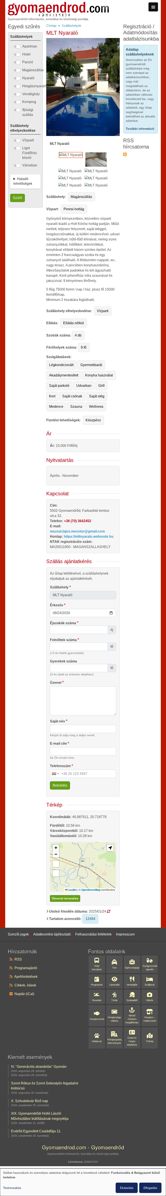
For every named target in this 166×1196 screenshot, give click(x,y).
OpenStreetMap (91, 890)
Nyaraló (28, 78)
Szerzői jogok (18, 934)
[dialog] (83, 1182)
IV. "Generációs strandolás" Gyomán (39, 1066)
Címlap (51, 25)
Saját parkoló (59, 385)
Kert (52, 396)
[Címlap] (58, 4)
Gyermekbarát (91, 365)
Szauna (76, 406)
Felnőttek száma (63, 640)
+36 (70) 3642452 (77, 521)
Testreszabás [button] (12, 1188)
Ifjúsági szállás (27, 112)
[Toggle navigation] (153, 7)
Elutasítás (126, 1188)
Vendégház (31, 94)
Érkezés (56, 605)
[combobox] (55, 774)
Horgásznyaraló (34, 86)
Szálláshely (59, 587)
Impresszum (125, 934)
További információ (140, 128)
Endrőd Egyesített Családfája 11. (36, 1131)
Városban (29, 165)
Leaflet (72, 890)
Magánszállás (81, 197)
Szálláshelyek (71, 25)
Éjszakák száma (63, 623)
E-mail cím (58, 743)
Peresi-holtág (74, 209)
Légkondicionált (61, 365)
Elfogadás (150, 1188)
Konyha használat (99, 375)
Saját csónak (72, 396)
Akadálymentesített (63, 375)
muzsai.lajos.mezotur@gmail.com (77, 531)
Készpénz (93, 420)
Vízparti (103, 311)
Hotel (26, 54)
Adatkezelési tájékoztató (52, 934)
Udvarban (83, 385)
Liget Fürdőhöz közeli (29, 153)
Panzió (27, 62)
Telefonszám (60, 766)
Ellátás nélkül (73, 323)
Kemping (29, 102)
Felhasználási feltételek (93, 934)
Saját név (57, 721)
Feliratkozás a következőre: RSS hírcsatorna (125, 154)
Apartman (29, 46)
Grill (101, 385)
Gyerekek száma (63, 661)
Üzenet (55, 682)
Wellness (96, 406)
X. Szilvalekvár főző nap (29, 1101)
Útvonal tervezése (65, 898)
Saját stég (96, 396)
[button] (83, 862)
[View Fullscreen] (56, 873)
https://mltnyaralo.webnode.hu (88, 536)
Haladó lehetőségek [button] (22, 181)
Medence (56, 406)
